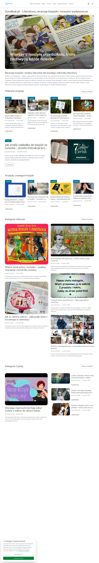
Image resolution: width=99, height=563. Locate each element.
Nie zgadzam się (18, 554)
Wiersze (49, 3)
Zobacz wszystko (87, 91)
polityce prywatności (24, 550)
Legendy (31, 98)
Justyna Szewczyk (77, 118)
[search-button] (88, 4)
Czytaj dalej (9, 165)
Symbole (54, 98)
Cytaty (54, 3)
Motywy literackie (62, 3)
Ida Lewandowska (9, 120)
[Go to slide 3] (91, 66)
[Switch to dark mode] (92, 3)
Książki (43, 3)
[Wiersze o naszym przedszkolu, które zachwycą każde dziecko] (49, 42)
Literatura (71, 3)
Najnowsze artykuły (35, 3)
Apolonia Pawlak (14, 63)
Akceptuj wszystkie (18, 558)
